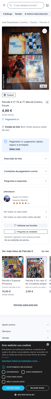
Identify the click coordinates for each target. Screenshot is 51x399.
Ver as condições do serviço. (16, 240)
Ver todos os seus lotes (15, 211)
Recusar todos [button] (37, 388)
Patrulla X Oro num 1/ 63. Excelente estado (36, 282)
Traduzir (10, 95)
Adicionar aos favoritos (27, 225)
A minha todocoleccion (36, 14)
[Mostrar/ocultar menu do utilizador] (3, 5)
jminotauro (9, 191)
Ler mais (5, 357)
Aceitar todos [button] (13, 388)
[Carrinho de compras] (47, 5)
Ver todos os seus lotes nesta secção (22, 217)
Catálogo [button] (7, 14)
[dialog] (25, 370)
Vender (18, 14)
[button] (25, 158)
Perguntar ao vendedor (27, 232)
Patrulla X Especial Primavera (11, 282)
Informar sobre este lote (26, 305)
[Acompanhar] (44, 31)
